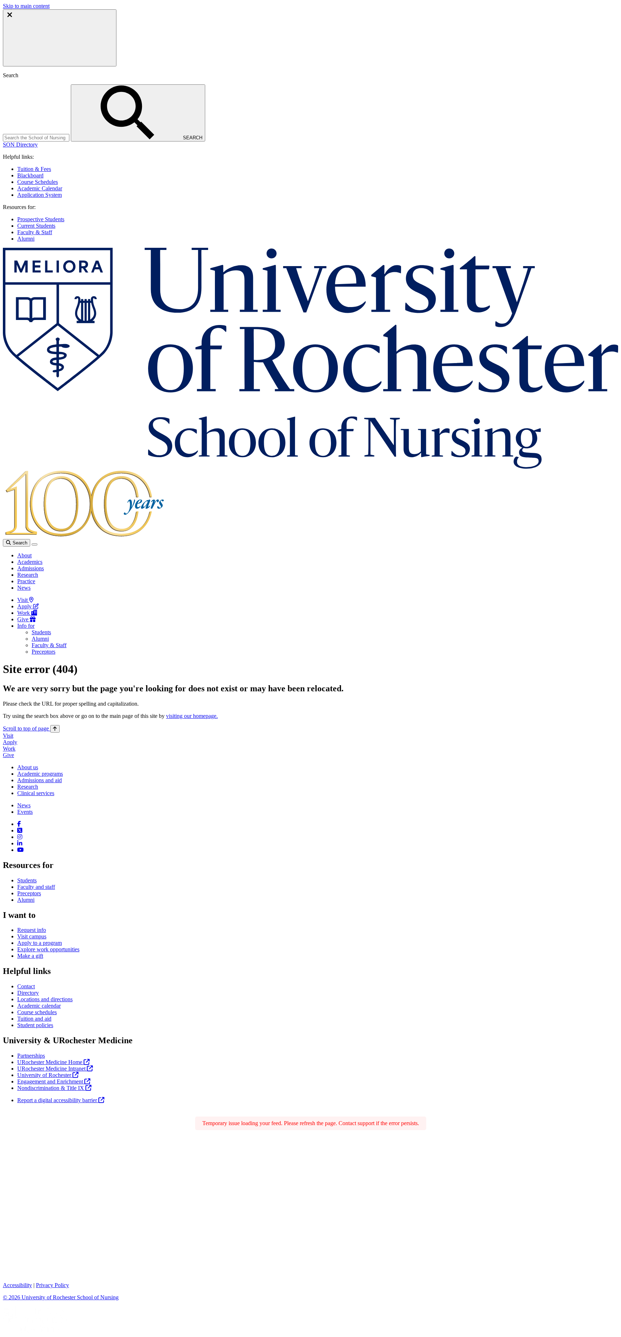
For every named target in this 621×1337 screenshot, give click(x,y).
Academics (29, 562)
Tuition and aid (34, 1019)
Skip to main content (26, 6)
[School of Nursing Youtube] (20, 850)
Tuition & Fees (34, 169)
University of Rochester (45, 1075)
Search (19, 543)
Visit (23, 600)
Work (24, 613)
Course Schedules (37, 182)
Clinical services (35, 793)
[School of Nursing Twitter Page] (19, 830)
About (24, 555)
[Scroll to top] (55, 729)
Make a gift (30, 956)
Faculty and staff (36, 887)
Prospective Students (40, 219)
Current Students (36, 226)
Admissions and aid (39, 780)
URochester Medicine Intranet (52, 1069)
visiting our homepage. (192, 716)
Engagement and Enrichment (50, 1081)
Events (25, 812)
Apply (25, 606)
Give (23, 619)
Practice (26, 581)
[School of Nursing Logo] (310, 467)
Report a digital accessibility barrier (57, 1100)
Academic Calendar (39, 188)
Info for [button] (25, 626)
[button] (20, 144)
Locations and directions (45, 999)
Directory (28, 993)
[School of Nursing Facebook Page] (19, 824)
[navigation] (31, 728)
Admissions (30, 568)
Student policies (35, 1025)
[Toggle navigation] (34, 544)
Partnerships (31, 1056)
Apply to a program (39, 943)
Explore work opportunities (48, 949)
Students (41, 632)
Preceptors (43, 652)
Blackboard (30, 175)
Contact (26, 986)
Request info (31, 930)
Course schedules (37, 1012)
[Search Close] (59, 37)
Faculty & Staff (34, 232)
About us (27, 767)
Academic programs (40, 774)
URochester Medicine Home (50, 1062)
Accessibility (17, 1285)
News (24, 588)
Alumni (25, 239)
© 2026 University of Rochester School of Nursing (61, 1297)
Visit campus (31, 936)
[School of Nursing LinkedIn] (19, 843)
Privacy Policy (52, 1285)
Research (27, 575)
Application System (39, 195)
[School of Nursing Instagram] (19, 837)
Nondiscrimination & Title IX (51, 1088)
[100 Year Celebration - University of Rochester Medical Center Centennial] (83, 536)
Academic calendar (39, 1006)
